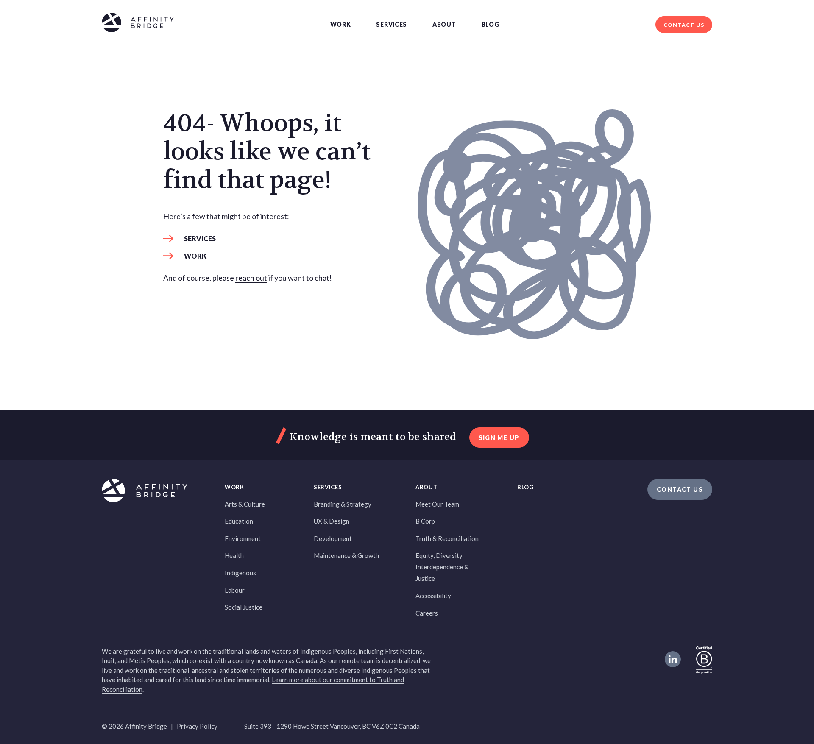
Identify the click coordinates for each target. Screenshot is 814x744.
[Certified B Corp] (704, 659)
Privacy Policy (197, 726)
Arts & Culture (245, 504)
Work (340, 24)
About (444, 24)
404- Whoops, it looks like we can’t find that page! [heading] (267, 152)
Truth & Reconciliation (447, 538)
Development (333, 538)
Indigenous (240, 573)
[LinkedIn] (673, 659)
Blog (490, 24)
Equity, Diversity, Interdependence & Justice (441, 567)
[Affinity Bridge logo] (138, 24)
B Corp (425, 521)
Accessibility (433, 595)
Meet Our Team (437, 504)
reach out (251, 277)
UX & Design (331, 521)
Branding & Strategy (342, 504)
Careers (426, 613)
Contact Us (683, 25)
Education (239, 521)
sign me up (499, 437)
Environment (243, 538)
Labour (235, 590)
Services (391, 24)
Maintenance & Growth (346, 555)
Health (234, 555)
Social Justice (243, 607)
